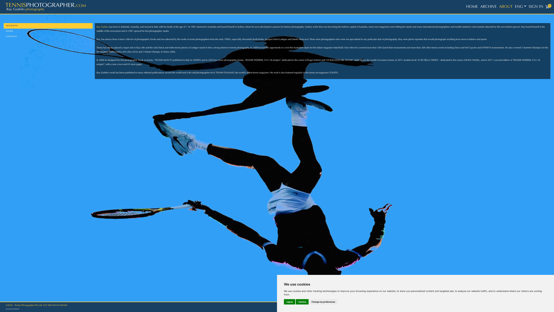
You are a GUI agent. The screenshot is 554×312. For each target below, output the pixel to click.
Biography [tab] (12, 26)
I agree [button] (289, 302)
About (506, 7)
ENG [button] (519, 7)
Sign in (536, 7)
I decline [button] (302, 302)
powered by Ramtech (12, 309)
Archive (488, 7)
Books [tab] (9, 31)
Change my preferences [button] (323, 302)
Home (472, 7)
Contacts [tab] (11, 37)
